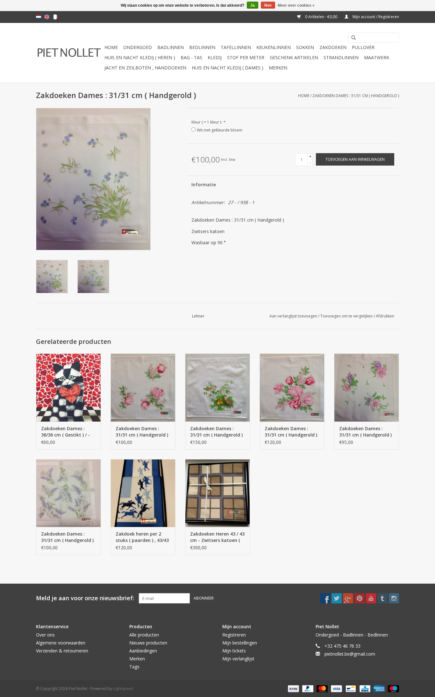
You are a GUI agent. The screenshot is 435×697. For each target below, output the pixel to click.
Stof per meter (245, 57)
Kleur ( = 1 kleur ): (208, 122)
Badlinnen (170, 47)
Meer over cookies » (296, 5)
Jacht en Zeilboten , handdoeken (145, 68)
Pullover (363, 47)
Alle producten (144, 635)
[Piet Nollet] (69, 53)
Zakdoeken (332, 47)
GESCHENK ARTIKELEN (294, 57)
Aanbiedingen (143, 651)
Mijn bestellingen (239, 643)
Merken (278, 68)
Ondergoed (137, 47)
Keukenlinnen (273, 47)
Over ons (45, 635)
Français (55, 16)
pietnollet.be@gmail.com (349, 654)
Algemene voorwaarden (60, 643)
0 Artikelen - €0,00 (321, 16)
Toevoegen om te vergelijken (347, 316)
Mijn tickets (234, 651)
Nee (268, 5)
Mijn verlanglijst (238, 659)
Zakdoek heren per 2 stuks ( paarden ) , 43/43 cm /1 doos (142, 537)
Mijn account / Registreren (375, 16)
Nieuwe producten (148, 643)
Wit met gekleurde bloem (219, 130)
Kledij (215, 57)
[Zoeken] (351, 37)
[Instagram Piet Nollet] (394, 598)
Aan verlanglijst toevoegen (293, 316)
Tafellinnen (236, 47)
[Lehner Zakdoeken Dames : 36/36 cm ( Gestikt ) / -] (68, 387)
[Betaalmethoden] (293, 688)
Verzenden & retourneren (62, 651)
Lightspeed (123, 688)
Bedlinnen (202, 47)
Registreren (234, 635)
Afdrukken (385, 316)
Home (111, 47)
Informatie (203, 184)
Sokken (305, 47)
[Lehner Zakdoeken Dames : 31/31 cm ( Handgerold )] (143, 387)
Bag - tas (191, 57)
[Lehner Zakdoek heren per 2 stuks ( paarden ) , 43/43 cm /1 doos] (143, 493)
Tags (134, 667)
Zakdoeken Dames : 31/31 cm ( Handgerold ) (355, 95)
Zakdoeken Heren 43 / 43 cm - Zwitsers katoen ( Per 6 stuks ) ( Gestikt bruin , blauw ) (217, 537)
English (46, 16)
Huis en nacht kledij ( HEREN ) (139, 57)
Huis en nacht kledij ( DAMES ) (227, 68)
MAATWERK (376, 57)
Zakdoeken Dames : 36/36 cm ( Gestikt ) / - (65, 431)
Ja (252, 5)
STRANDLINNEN (341, 57)
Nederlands (38, 16)
